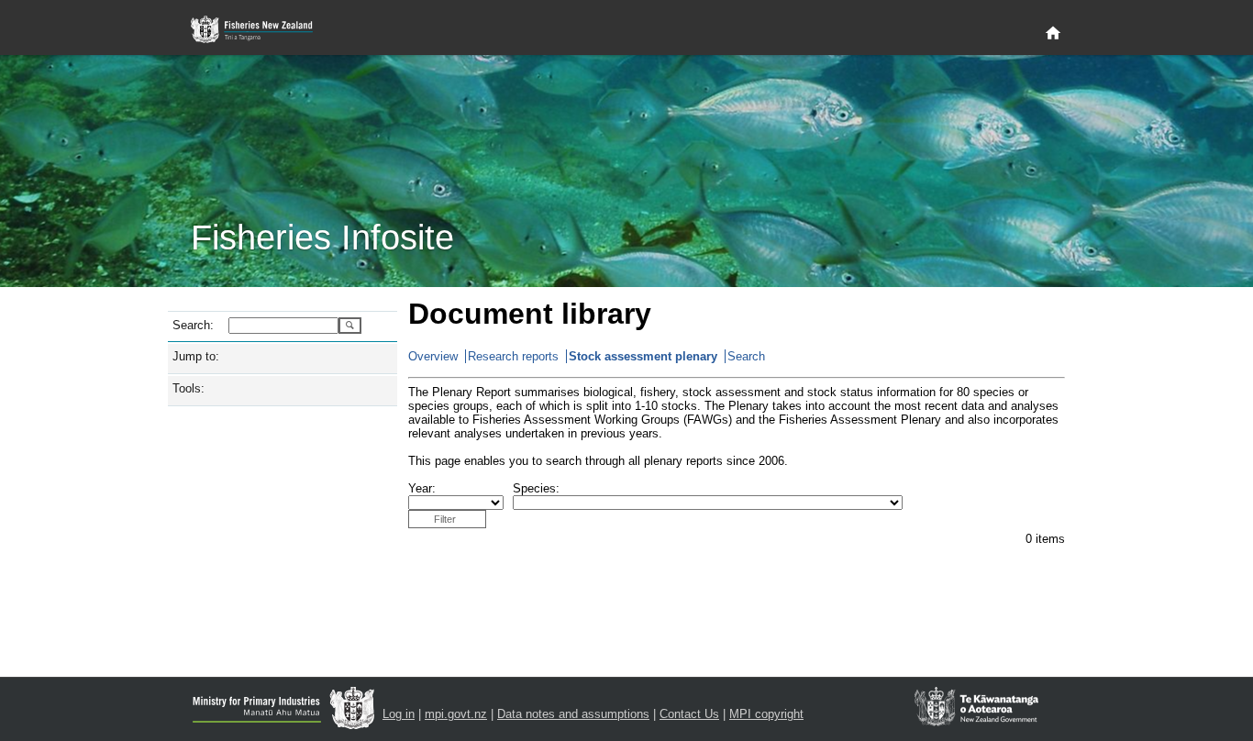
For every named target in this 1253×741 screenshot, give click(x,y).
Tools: (188, 388)
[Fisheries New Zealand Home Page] (262, 30)
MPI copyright (766, 714)
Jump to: (195, 356)
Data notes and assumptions (573, 714)
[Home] (1053, 34)
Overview (433, 356)
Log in (399, 714)
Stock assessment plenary (643, 356)
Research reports (513, 356)
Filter (445, 519)
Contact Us (689, 714)
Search (746, 356)
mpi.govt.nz (456, 714)
